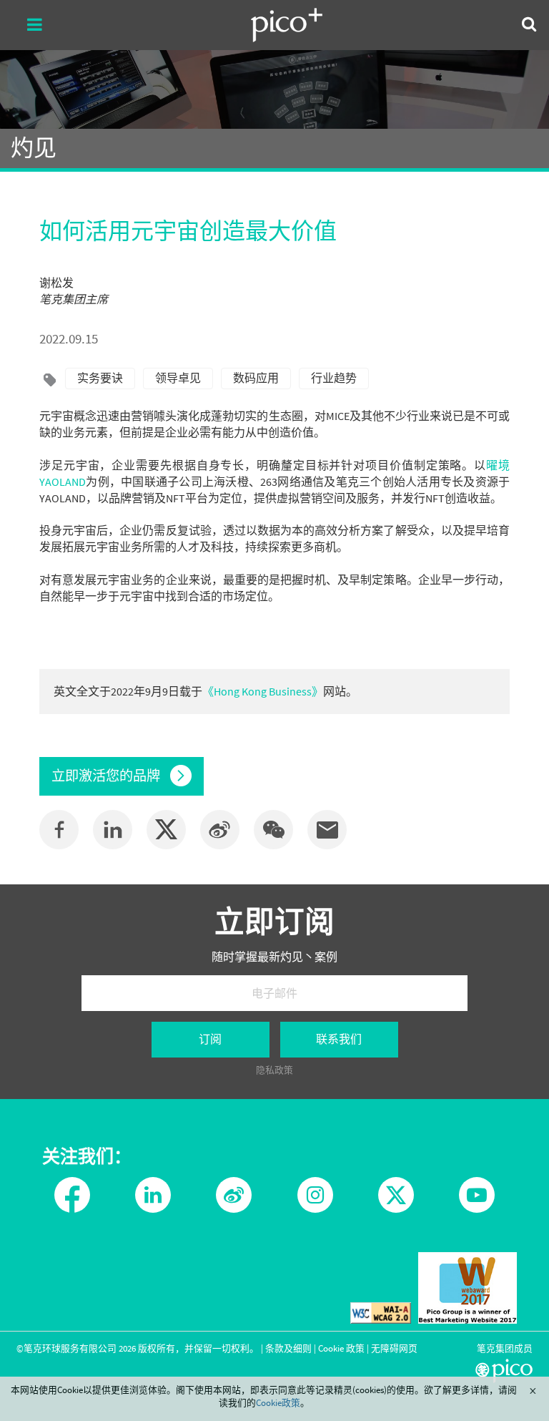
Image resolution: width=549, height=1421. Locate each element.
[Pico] (286, 25)
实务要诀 (100, 378)
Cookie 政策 (341, 1348)
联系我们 (339, 1039)
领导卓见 (178, 378)
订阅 (210, 1039)
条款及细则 (288, 1348)
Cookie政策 (278, 1402)
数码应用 (256, 378)
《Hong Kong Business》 (262, 691)
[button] (273, 829)
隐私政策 (274, 1069)
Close (532, 1391)
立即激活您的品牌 (107, 775)
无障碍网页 (394, 1348)
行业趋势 (334, 378)
